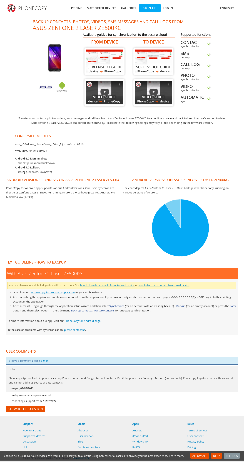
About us (83, 430)
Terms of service (197, 430)
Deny (216, 456)
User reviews (85, 436)
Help (25, 447)
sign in (45, 360)
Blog (80, 441)
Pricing (77, 8)
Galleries (128, 8)
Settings (232, 456)
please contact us (74, 329)
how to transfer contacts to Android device (163, 285)
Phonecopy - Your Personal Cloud (27, 8)
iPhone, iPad (140, 436)
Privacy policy (195, 441)
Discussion (29, 441)
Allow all (199, 456)
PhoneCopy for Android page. (83, 321)
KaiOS (136, 447)
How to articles (32, 430)
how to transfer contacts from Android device (107, 285)
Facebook (83, 447)
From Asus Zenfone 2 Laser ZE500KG (104, 61)
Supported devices (101, 8)
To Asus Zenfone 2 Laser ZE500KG (153, 61)
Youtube (96, 447)
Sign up (149, 8)
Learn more (176, 456)
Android (137, 430)
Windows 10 (140, 441)
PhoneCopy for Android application (53, 292)
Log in (168, 8)
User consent (195, 436)
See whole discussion (25, 409)
